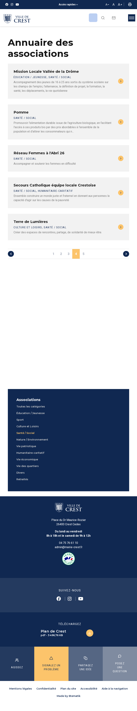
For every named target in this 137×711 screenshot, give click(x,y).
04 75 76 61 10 (68, 543)
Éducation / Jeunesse (30, 413)
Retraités (22, 479)
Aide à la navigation (115, 688)
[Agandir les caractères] (119, 4)
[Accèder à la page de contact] (114, 18)
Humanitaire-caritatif (30, 452)
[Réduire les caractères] (107, 4)
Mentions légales (20, 688)
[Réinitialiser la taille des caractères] (113, 4)
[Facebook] (6, 4)
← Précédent (11, 254)
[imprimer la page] (130, 4)
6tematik (74, 696)
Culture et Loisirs (27, 426)
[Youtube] (17, 4)
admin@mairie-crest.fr (68, 547)
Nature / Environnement (32, 439)
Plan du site (68, 688)
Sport (20, 419)
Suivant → (126, 254)
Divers (20, 472)
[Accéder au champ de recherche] (103, 18)
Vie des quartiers (27, 466)
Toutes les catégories (30, 406)
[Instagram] (12, 4)
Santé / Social (25, 433)
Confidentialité (46, 688)
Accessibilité (88, 688)
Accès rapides (67, 4)
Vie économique (27, 459)
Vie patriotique (26, 446)
